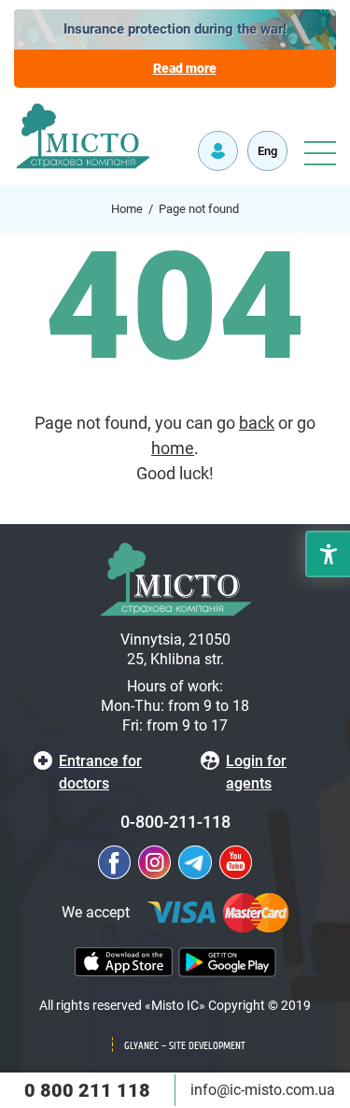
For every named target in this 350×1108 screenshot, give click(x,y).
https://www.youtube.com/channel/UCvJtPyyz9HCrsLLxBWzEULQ (235, 862)
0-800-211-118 (175, 821)
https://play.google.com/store (227, 962)
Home (127, 209)
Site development (207, 1046)
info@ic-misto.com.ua (262, 1090)
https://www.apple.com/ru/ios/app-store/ (124, 961)
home (172, 448)
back (256, 423)
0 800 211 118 (87, 1090)
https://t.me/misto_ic (195, 862)
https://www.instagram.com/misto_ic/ (154, 862)
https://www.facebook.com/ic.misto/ (114, 862)
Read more (185, 68)
